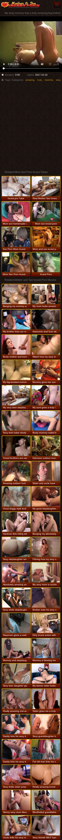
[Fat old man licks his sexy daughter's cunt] (46, 749)
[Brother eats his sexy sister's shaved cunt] (46, 598)
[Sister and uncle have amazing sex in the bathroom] (46, 471)
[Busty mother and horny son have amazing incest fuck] (16, 345)
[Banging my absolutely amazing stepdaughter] (46, 522)
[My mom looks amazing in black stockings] (46, 294)
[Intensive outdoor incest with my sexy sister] (46, 446)
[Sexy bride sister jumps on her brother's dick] (16, 775)
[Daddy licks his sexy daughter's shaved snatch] (16, 724)
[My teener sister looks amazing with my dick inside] (46, 674)
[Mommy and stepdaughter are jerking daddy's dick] (16, 648)
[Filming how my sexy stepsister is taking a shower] (46, 547)
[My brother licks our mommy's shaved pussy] (16, 319)
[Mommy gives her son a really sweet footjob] (46, 370)
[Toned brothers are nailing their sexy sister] (16, 446)
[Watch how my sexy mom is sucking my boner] (46, 345)
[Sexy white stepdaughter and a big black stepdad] (16, 598)
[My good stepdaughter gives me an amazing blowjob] (46, 496)
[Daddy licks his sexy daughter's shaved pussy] (16, 749)
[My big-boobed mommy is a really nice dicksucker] (16, 370)
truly (39, 80)
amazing (29, 80)
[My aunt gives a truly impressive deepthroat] (46, 395)
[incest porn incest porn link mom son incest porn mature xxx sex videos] (57, 5)
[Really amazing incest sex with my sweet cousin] (46, 775)
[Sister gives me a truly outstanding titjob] (46, 699)
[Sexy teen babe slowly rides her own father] (16, 421)
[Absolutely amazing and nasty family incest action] (16, 572)
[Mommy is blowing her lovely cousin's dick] (46, 648)
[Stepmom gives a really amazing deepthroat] (16, 623)
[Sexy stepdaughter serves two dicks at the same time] (16, 547)
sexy (58, 80)
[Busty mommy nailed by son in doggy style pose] (46, 421)
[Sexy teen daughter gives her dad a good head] (16, 674)
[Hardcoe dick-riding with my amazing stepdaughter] (16, 522)
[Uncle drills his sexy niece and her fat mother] (16, 825)
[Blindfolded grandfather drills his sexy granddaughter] (46, 800)
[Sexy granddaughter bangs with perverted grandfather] (46, 724)
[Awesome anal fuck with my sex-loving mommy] (46, 319)
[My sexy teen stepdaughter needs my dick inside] (16, 395)
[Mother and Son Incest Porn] (20, 5)
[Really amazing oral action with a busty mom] (16, 699)
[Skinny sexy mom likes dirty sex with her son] (16, 800)
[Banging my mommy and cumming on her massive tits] (16, 294)
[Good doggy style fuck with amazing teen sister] (16, 496)
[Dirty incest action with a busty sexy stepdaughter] (46, 623)
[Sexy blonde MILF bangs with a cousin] (46, 825)
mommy (49, 80)
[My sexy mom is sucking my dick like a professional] (46, 572)
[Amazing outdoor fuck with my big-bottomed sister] (16, 471)
